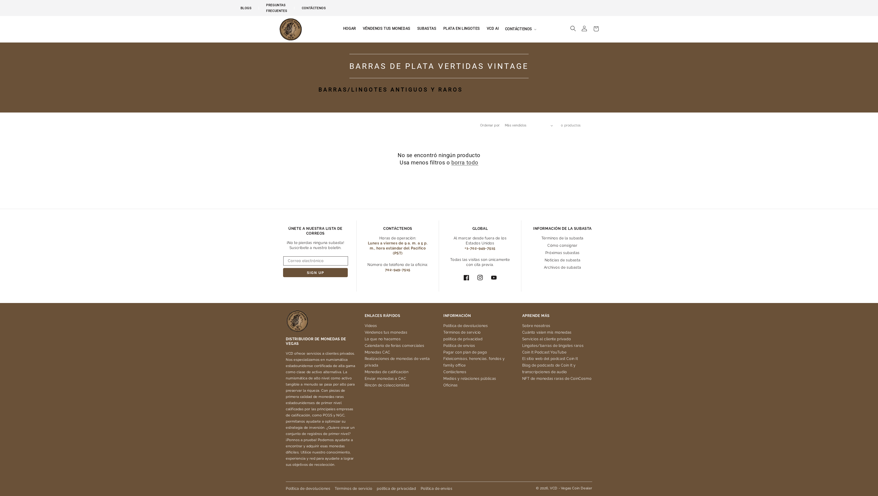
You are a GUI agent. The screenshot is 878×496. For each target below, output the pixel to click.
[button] (520, 29)
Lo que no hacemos (383, 339)
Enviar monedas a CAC (385, 378)
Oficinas (450, 385)
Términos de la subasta (562, 238)
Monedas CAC (378, 352)
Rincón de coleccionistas (387, 385)
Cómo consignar (562, 245)
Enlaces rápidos (382, 316)
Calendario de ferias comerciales (394, 345)
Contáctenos (314, 8)
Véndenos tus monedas (386, 332)
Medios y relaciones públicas (469, 378)
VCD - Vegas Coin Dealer (571, 488)
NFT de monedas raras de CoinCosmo (557, 378)
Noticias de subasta (562, 260)
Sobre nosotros (536, 326)
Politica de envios (459, 345)
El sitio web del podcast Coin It (550, 359)
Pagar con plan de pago (465, 352)
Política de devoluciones (465, 326)
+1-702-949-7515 (480, 248)
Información (457, 316)
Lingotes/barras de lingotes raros (553, 345)
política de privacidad (462, 339)
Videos (371, 326)
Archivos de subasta (562, 267)
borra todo (464, 162)
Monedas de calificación (387, 372)
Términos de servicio (462, 332)
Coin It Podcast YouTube (544, 352)
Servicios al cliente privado (546, 339)
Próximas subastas (562, 253)
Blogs (246, 8)
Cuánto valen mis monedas (547, 332)
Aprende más (536, 316)
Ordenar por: (490, 125)
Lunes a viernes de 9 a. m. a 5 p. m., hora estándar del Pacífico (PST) (398, 248)
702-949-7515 (397, 270)
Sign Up (315, 273)
